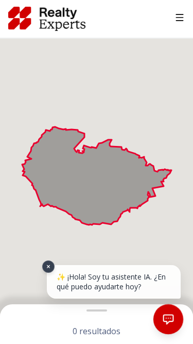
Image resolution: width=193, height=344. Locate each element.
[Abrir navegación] (179, 19)
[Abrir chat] (168, 319)
